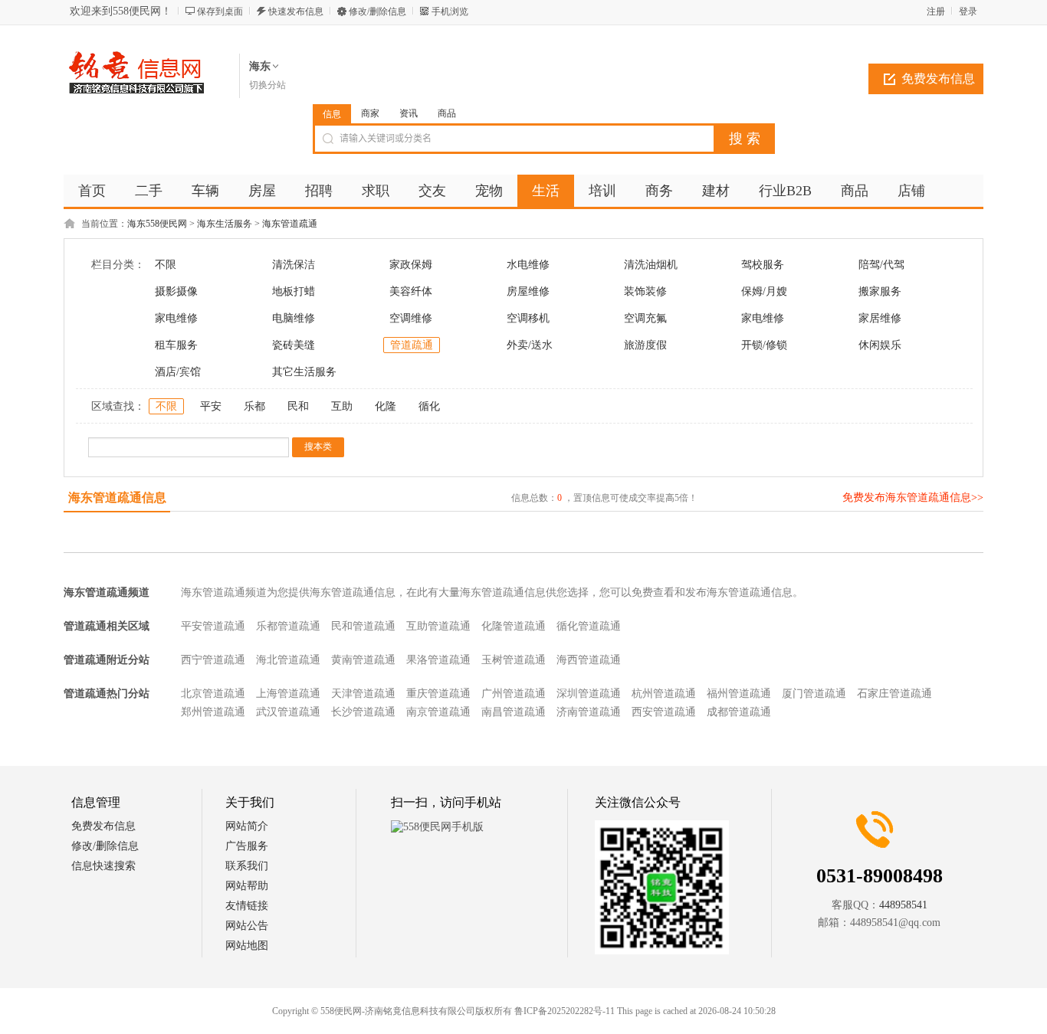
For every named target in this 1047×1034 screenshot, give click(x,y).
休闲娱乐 (879, 345)
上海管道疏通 (288, 693)
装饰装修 (645, 291)
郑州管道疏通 (213, 712)
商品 (447, 113)
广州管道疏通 (513, 693)
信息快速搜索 (103, 866)
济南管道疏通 (588, 712)
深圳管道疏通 (588, 693)
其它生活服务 (304, 372)
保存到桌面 (220, 11)
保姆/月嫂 (764, 291)
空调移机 (528, 318)
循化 (429, 406)
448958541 (903, 905)
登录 (968, 11)
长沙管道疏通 (363, 712)
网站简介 (246, 826)
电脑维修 (293, 318)
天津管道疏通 (363, 693)
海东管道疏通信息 (117, 497)
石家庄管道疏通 (894, 693)
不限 (165, 264)
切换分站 (267, 85)
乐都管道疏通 (288, 626)
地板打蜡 (293, 291)
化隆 (385, 406)
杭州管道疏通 (664, 693)
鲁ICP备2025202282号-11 (564, 1011)
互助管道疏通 (438, 626)
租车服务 (176, 345)
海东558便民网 (157, 223)
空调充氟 (645, 318)
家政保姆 (410, 264)
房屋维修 (528, 291)
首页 (92, 190)
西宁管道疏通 (213, 660)
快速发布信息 (295, 11)
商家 (370, 113)
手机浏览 (450, 11)
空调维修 (410, 318)
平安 (211, 406)
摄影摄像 (176, 291)
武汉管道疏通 (288, 712)
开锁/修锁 (764, 345)
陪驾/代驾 (881, 264)
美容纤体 (410, 291)
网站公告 (246, 925)
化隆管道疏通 (513, 626)
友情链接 (246, 905)
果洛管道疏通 (438, 660)
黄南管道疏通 (363, 660)
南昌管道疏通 (513, 712)
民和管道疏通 (363, 626)
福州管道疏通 (739, 693)
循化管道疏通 (588, 626)
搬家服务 (879, 291)
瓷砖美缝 (293, 345)
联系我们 (246, 866)
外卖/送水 (530, 345)
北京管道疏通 (213, 693)
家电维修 (176, 318)
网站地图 (246, 945)
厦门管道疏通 (814, 693)
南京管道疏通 (438, 712)
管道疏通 (411, 345)
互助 (342, 406)
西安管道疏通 (664, 712)
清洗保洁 (293, 264)
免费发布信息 (938, 78)
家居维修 (879, 318)
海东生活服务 (224, 223)
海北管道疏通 (288, 660)
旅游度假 (645, 345)
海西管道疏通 (588, 660)
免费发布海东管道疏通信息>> (912, 497)
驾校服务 (762, 264)
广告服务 (246, 846)
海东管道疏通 (289, 223)
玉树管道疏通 (513, 660)
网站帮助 (246, 886)
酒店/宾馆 (178, 372)
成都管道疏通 (739, 712)
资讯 (408, 113)
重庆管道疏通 (438, 693)
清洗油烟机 (651, 264)
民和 (298, 406)
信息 (332, 114)
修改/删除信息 (377, 11)
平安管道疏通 (213, 626)
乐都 (254, 406)
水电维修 (528, 264)
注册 (936, 11)
